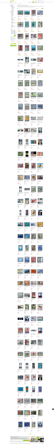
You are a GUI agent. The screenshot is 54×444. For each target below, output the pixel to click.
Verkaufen (33, 0)
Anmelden (26, 440)
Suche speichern (18, 8)
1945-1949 (13, 7)
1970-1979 (13, 9)
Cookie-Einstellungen (24, 443)
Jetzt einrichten (13, 45)
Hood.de (12, 0)
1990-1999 (13, 10)
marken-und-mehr (12, 40)
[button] (43, 0)
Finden (15, 35)
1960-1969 (13, 8)
